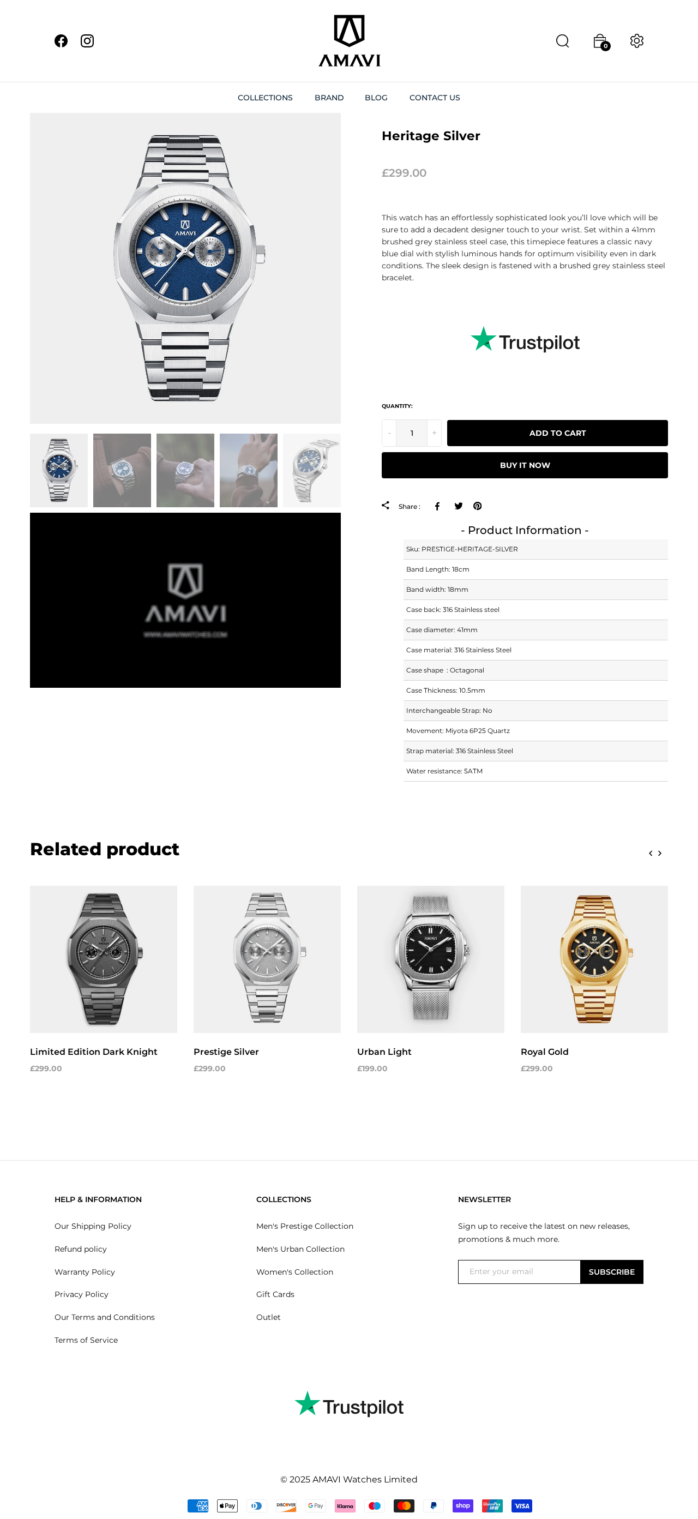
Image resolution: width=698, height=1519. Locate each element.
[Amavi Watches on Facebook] (61, 40)
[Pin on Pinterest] (477, 506)
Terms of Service (86, 1340)
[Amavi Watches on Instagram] (87, 40)
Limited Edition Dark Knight (94, 1052)
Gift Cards (275, 1294)
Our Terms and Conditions (105, 1317)
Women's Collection (294, 1272)
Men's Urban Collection (300, 1249)
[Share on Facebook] (439, 506)
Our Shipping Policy (93, 1226)
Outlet (268, 1317)
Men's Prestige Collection (304, 1226)
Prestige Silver (226, 1052)
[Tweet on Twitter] (458, 506)
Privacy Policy (82, 1294)
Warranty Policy (85, 1272)
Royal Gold (545, 1052)
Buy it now (525, 465)
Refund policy (81, 1249)
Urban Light (384, 1052)
